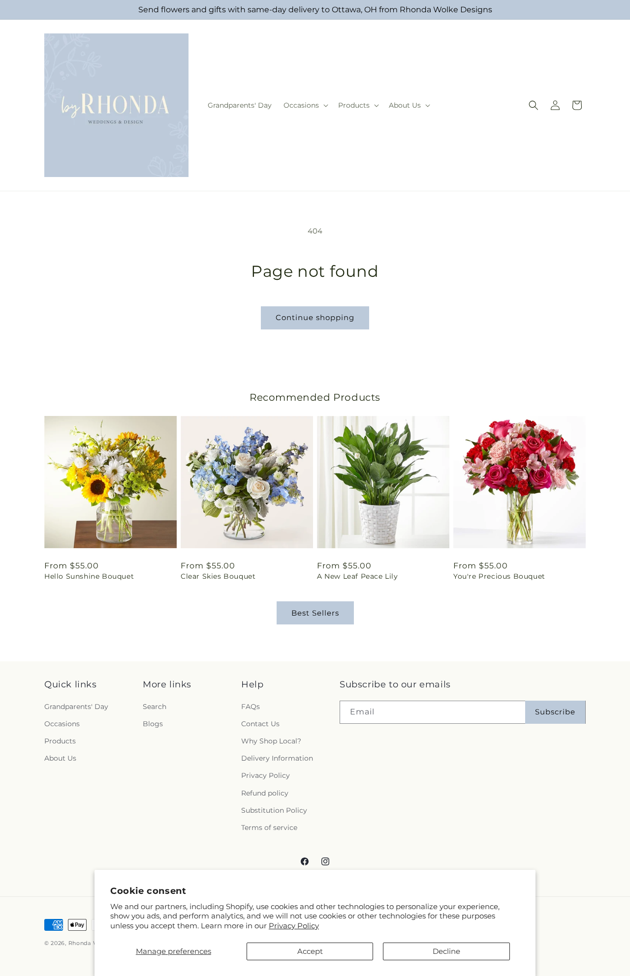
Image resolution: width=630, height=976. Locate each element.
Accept (310, 951)
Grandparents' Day (76, 706)
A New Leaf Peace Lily (357, 576)
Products (60, 741)
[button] (305, 105)
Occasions (62, 723)
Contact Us (260, 723)
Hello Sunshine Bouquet (89, 576)
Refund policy (264, 793)
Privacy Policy (294, 925)
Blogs (153, 723)
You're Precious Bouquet (499, 576)
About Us (60, 758)
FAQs (250, 706)
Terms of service (269, 827)
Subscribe (555, 711)
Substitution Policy (274, 810)
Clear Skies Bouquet (218, 576)
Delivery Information (277, 758)
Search (154, 706)
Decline (446, 951)
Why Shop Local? (271, 741)
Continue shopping (315, 317)
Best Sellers (315, 613)
